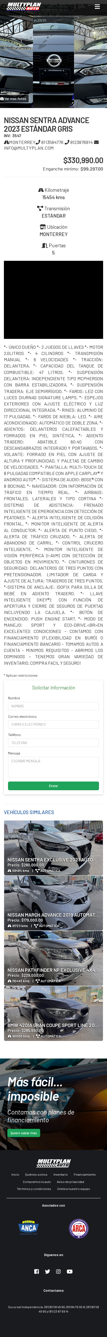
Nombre (14, 698)
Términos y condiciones (34, 1188)
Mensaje (14, 753)
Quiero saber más (24, 1133)
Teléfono (14, 735)
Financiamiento (85, 1174)
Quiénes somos (36, 1174)
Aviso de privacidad (70, 1181)
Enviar (53, 786)
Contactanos (53, 1290)
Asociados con (53, 1205)
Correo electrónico (22, 716)
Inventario (61, 1174)
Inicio (15, 1174)
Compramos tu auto (37, 1181)
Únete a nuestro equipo (73, 1188)
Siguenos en (53, 1255)
